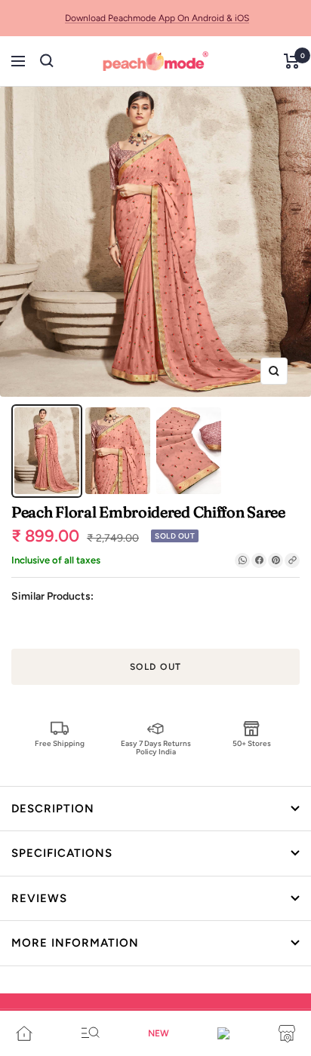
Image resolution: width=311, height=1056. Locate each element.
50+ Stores (251, 743)
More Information (75, 943)
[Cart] (292, 61)
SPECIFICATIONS (61, 853)
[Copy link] (292, 560)
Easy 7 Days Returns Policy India (156, 747)
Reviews (39, 898)
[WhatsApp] (242, 560)
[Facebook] (258, 560)
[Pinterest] (275, 560)
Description (52, 808)
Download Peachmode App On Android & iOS (157, 18)
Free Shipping (60, 743)
